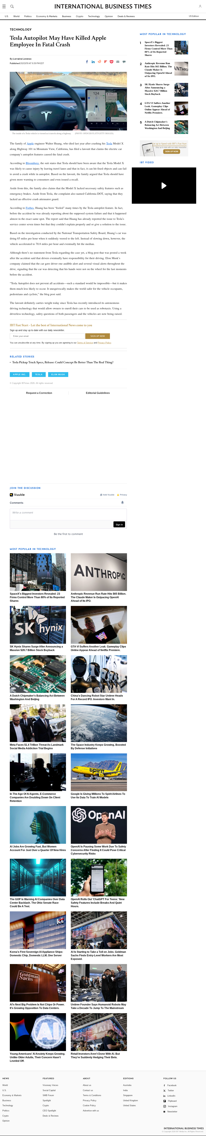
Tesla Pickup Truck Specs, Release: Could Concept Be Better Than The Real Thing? (62, 362)
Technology (94, 16)
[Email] (118, 62)
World (16, 16)
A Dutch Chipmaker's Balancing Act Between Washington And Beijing (157, 124)
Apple (30, 143)
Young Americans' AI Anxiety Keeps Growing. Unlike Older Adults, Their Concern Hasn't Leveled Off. (37, 1057)
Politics (28, 16)
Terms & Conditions (92, 1095)
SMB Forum (48, 1095)
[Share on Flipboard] (106, 62)
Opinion (109, 16)
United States (129, 1105)
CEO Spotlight (49, 1110)
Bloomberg (32, 163)
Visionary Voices (50, 1085)
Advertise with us (91, 1110)
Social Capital (49, 1090)
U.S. (7, 16)
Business (66, 16)
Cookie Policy (89, 1105)
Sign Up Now (171, 151)
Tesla (109, 143)
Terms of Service (85, 343)
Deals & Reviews (126, 16)
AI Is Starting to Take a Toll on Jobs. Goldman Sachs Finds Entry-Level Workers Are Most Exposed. (98, 955)
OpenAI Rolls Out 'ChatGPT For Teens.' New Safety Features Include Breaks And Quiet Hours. (97, 903)
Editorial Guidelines (98, 393)
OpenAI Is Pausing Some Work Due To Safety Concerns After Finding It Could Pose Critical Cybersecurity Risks (98, 850)
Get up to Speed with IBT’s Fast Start (169, 144)
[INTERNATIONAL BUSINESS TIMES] (103, 7)
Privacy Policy (104, 343)
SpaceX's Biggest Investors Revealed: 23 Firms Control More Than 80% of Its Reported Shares (37, 597)
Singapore (127, 1095)
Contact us (88, 1090)
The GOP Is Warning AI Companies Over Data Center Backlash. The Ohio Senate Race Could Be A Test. (37, 903)
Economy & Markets (46, 16)
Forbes (30, 208)
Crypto (79, 16)
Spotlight (47, 1100)
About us (87, 1085)
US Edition (194, 16)
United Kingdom (130, 1100)
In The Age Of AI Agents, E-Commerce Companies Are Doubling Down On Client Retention (35, 797)
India (125, 1090)
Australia (127, 1085)
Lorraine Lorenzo (22, 58)
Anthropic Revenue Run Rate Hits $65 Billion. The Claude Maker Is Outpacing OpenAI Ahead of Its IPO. (98, 597)
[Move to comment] (124, 62)
